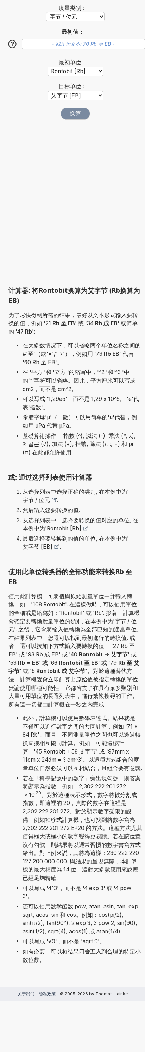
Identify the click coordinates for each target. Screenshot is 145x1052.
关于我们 (26, 993)
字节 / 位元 (36, 500)
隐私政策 (47, 993)
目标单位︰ (73, 86)
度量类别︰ (73, 8)
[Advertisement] (72, 202)
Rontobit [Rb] (64, 528)
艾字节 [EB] (37, 546)
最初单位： (73, 62)
